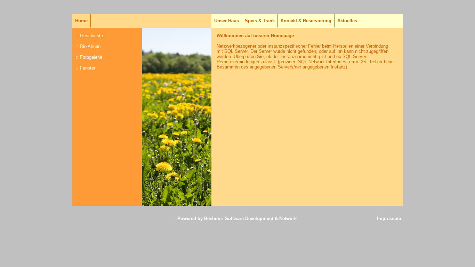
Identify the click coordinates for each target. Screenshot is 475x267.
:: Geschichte (89, 35)
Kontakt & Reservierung (306, 20)
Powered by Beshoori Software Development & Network (237, 218)
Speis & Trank (260, 20)
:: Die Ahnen (88, 46)
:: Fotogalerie (89, 57)
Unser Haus (227, 20)
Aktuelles (347, 20)
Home (82, 20)
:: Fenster (85, 68)
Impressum (389, 218)
